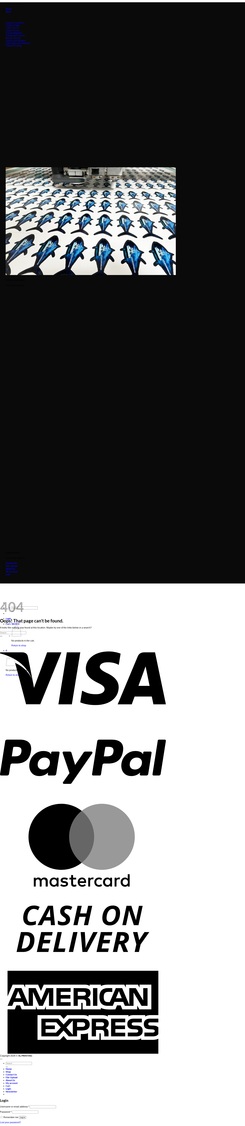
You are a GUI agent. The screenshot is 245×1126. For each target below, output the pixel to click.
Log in (22, 1117)
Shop (8, 11)
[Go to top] (1, 1059)
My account (12, 571)
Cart (8, 574)
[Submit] (1, 636)
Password (5, 1112)
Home (9, 8)
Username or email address (14, 1106)
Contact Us (11, 563)
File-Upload (11, 565)
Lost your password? (10, 1122)
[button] (12, 623)
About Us (10, 568)
